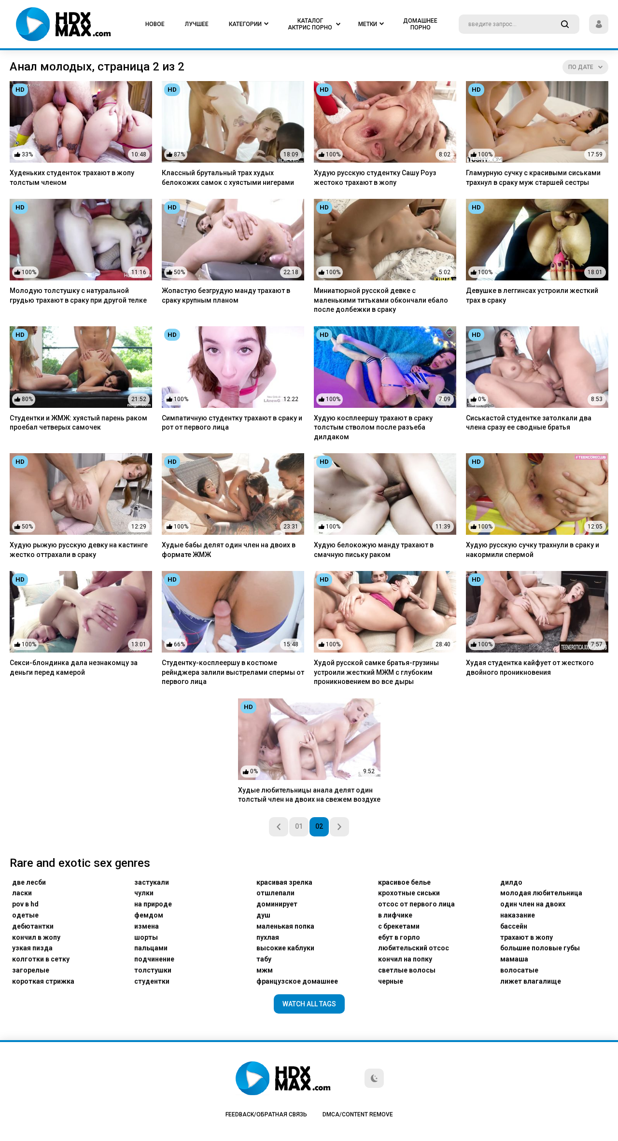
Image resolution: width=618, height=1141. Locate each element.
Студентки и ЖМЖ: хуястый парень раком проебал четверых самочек (78, 422)
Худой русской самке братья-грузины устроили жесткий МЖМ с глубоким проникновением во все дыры (376, 672)
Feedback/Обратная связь (266, 1114)
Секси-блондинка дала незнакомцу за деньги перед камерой (74, 667)
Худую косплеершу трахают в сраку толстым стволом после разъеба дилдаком (373, 427)
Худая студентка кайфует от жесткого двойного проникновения (530, 667)
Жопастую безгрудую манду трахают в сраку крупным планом (226, 295)
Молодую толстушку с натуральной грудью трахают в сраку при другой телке (78, 295)
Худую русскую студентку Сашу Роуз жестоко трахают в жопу (375, 177)
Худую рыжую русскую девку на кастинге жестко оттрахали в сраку (79, 549)
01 (299, 826)
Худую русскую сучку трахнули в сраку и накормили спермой (532, 549)
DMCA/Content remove (358, 1114)
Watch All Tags (309, 1004)
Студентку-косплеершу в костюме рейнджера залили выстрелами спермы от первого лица (233, 672)
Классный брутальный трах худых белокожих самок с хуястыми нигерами (228, 177)
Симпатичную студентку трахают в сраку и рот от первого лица (232, 422)
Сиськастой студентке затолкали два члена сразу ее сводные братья (528, 422)
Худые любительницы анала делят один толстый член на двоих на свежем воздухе (309, 795)
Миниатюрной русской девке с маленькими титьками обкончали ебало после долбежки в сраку (381, 300)
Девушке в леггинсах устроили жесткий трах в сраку (532, 295)
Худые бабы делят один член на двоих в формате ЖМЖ (228, 549)
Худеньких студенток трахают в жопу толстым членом (72, 177)
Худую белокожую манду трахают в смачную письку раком (374, 549)
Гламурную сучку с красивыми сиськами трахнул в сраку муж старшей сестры (533, 177)
